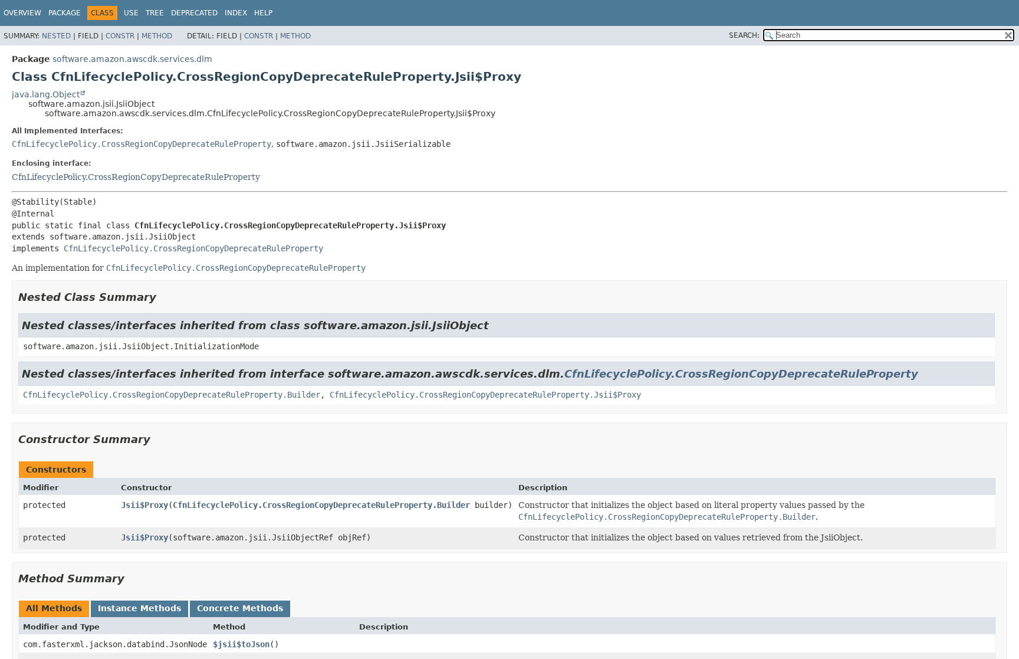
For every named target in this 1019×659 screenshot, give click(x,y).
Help (263, 13)
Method (157, 36)
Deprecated (194, 13)
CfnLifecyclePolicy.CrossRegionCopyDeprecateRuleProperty (141, 144)
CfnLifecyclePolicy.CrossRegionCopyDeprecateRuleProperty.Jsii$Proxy (485, 394)
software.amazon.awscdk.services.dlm (132, 59)
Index (236, 13)
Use (131, 13)
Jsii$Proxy (144, 505)
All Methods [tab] (54, 608)
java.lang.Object (46, 94)
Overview (22, 13)
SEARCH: (744, 35)
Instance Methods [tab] (139, 608)
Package (64, 13)
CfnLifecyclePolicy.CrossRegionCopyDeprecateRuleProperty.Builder (171, 394)
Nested (56, 36)
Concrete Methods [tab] (240, 608)
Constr (120, 36)
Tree (155, 13)
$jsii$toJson (241, 644)
